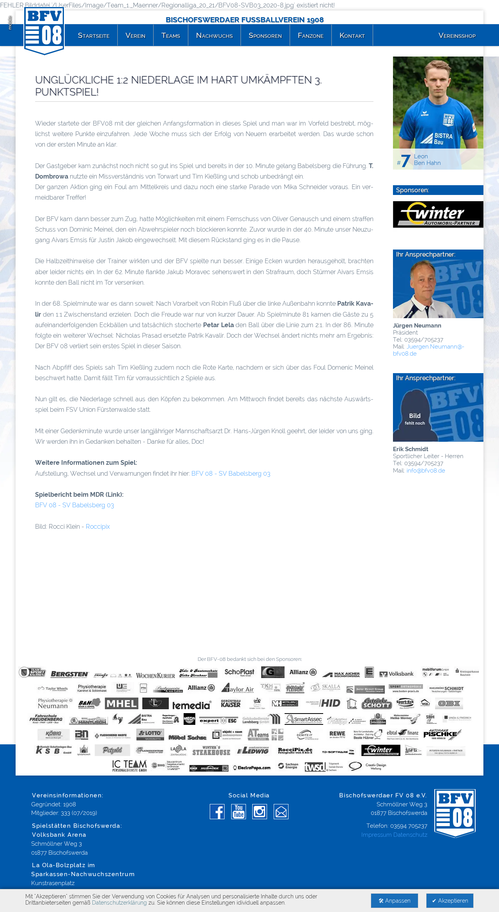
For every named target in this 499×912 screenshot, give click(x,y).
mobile (9, 23)
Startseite (94, 35)
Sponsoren (265, 35)
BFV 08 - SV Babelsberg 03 (230, 473)
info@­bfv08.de (425, 470)
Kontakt (352, 35)
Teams (170, 35)
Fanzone (311, 35)
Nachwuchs (214, 35)
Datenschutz (410, 834)
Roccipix (98, 526)
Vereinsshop (457, 35)
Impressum (376, 834)
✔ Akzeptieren (450, 901)
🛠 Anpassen (395, 901)
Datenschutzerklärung (119, 903)
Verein (135, 35)
